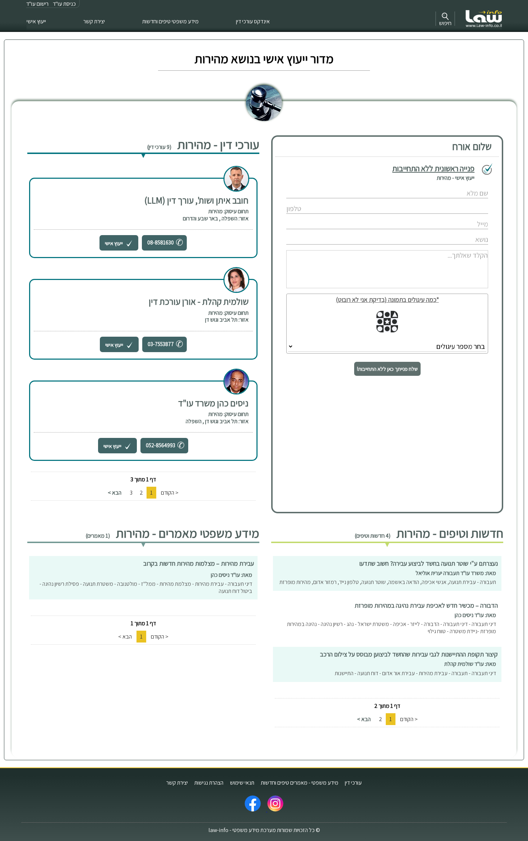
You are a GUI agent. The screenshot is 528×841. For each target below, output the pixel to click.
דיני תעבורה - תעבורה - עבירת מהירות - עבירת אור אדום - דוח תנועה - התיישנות (415, 673)
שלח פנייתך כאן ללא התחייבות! (387, 368)
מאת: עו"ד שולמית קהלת (470, 664)
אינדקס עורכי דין (253, 21)
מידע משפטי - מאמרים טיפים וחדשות (299, 782)
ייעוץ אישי (36, 21)
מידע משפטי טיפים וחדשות (170, 21)
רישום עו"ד (37, 4)
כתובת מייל (369, 216)
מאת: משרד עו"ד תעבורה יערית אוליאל (456, 573)
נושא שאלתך (369, 232)
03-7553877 (161, 344)
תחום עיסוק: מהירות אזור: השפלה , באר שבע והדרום (216, 214)
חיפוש (445, 23)
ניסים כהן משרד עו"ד (213, 403)
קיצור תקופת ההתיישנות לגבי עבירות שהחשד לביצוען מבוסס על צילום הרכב (409, 654)
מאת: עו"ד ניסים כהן (475, 615)
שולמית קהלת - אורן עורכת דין (199, 301)
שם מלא (369, 185)
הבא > (114, 492)
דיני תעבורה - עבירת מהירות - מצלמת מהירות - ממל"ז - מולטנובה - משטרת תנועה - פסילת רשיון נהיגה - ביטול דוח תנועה (146, 587)
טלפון (369, 201)
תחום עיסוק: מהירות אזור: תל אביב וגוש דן (227, 316)
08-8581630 (160, 242)
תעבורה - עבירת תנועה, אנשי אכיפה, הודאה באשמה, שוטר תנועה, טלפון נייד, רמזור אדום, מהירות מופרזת (387, 582)
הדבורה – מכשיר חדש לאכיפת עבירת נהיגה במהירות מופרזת (426, 605)
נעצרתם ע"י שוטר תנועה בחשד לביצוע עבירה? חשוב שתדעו (428, 563)
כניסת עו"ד (64, 4)
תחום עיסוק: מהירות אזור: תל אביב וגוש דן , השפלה (217, 417)
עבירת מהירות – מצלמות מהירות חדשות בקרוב (198, 563)
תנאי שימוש (242, 782)
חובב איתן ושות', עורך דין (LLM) (196, 200)
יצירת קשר (94, 21)
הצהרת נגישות (208, 782)
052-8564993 (160, 445)
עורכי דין (353, 782)
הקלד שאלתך (369, 247)
